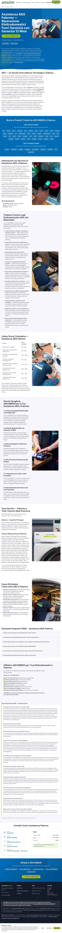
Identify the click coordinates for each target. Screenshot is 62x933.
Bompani (31, 130)
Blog (33, 2)
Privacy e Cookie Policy (52, 894)
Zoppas (51, 139)
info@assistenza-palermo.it (13, 842)
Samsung (56, 136)
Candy (41, 130)
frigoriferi (21, 149)
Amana (8, 130)
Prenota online (49, 2)
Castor (46, 130)
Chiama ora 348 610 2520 (11, 36)
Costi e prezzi (50, 893)
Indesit (5, 136)
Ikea (58, 133)
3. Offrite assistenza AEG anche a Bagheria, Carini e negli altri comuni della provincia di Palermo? (26, 641)
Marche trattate (26, 2)
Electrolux (57, 130)
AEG (3, 130)
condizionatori (35, 149)
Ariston (13, 130)
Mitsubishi (25, 136)
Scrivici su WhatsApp (12, 837)
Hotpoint (39, 133)
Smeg (28, 139)
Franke (4, 133)
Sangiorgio (11, 139)
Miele (19, 136)
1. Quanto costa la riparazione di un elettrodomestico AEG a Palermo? (19, 632)
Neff (30, 136)
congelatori (50, 149)
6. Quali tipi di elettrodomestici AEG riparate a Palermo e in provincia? (19, 655)
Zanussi (40, 139)
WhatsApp (6, 43)
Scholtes (17, 139)
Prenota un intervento (12, 846)
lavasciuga (43, 149)
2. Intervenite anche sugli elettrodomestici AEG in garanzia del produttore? (21, 637)
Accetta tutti (56, 928)
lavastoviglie (13, 149)
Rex (51, 136)
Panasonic (41, 136)
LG (9, 136)
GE (15, 133)
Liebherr (14, 136)
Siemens (23, 139)
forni (56, 149)
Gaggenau (11, 133)
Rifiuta (42, 928)
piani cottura (31, 152)
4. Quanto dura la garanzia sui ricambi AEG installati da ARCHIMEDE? (19, 646)
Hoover (33, 133)
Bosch (36, 130)
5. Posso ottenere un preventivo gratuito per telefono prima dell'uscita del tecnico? (23, 650)
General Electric (22, 133)
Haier (29, 133)
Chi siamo (37, 2)
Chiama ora (56, 1)
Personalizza (49, 928)
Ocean (35, 136)
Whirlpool (34, 139)
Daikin (51, 130)
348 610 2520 (10, 833)
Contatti (42, 2)
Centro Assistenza (5, 6)
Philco (47, 136)
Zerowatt (46, 139)
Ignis (53, 133)
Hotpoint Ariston (47, 133)
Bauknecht (20, 130)
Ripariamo (18, 2)
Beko (26, 130)
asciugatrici (27, 149)
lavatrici (7, 149)
